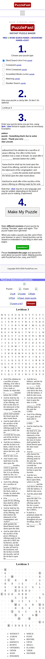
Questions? (22, 247)
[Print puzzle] (12, 298)
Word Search (19, 60)
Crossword (13, 65)
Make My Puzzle (22, 212)
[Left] (12, 294)
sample (29, 60)
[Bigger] (24, 284)
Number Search (16, 83)
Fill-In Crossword (16, 70)
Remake (31, 304)
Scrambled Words (20, 74)
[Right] (31, 294)
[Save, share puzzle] (26, 298)
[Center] (22, 294)
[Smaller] (20, 284)
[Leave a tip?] (16, 304)
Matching (13, 79)
